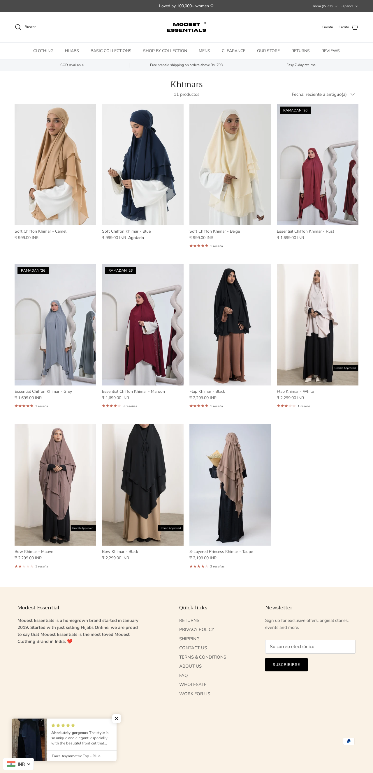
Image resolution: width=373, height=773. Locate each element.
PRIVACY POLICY (196, 629)
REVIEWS (330, 50)
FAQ (183, 675)
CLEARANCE (233, 50)
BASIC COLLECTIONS (111, 50)
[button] (116, 718)
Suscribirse (286, 664)
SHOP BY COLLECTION (165, 50)
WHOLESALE (193, 684)
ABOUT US (190, 666)
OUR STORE (268, 50)
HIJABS (72, 50)
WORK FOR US (194, 694)
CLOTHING (43, 50)
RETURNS (300, 50)
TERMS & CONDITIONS (202, 657)
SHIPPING (189, 639)
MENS (204, 50)
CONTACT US (193, 648)
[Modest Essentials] (186, 27)
